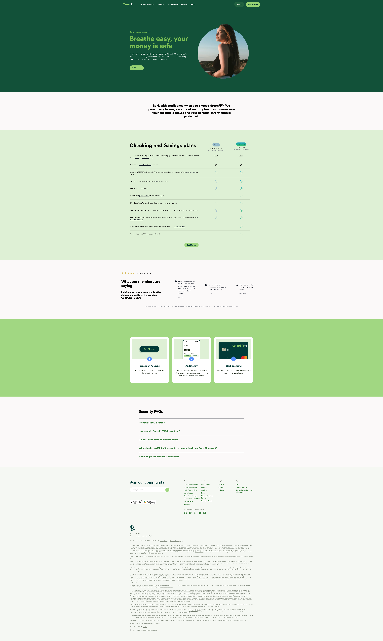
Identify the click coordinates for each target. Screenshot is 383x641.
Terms (131, 582)
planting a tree (144, 196)
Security (221, 487)
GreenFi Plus (188, 502)
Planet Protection (179, 227)
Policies (221, 490)
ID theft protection (156, 54)
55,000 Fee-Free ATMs (192, 499)
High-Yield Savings (190, 490)
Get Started (253, 4)
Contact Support (241, 487)
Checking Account (190, 487)
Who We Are (205, 484)
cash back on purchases (166, 587)
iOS (163, 181)
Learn (192, 4)
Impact (184, 4)
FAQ (136, 582)
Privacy (221, 484)
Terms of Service (175, 541)
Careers (204, 487)
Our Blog (204, 490)
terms (137, 158)
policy (230, 568)
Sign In (239, 4)
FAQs (237, 484)
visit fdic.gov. (238, 550)
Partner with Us (206, 501)
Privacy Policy (163, 541)
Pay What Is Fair (193, 611)
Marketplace (173, 4)
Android (156, 181)
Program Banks (199, 552)
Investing (161, 4)
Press (203, 493)
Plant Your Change (190, 496)
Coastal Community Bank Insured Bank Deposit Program (180, 548)
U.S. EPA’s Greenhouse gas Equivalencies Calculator (223, 617)
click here (187, 612)
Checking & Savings (146, 4)
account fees (190, 172)
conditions (145, 158)
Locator (145, 627)
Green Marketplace (145, 165)
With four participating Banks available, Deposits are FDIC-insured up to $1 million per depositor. (196, 550)
